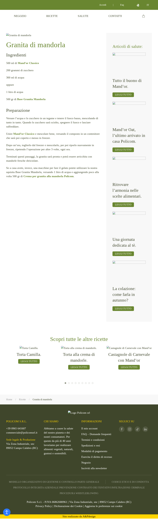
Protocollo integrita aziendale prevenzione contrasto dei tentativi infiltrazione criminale (79, 487)
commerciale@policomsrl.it (21, 432)
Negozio (20, 16)
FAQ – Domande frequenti (96, 434)
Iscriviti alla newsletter (94, 468)
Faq (122, 5)
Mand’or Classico (28, 63)
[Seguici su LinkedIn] (145, 429)
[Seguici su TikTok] (137, 429)
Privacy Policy (43, 506)
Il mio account (89, 428)
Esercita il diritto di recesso (96, 456)
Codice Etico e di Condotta (130, 482)
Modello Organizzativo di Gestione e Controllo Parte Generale (54, 482)
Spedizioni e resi (90, 445)
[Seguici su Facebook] (122, 429)
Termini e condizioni (93, 439)
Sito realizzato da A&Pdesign (79, 516)
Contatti (115, 16)
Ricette (52, 16)
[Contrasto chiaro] (6, 512)
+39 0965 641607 (16, 428)
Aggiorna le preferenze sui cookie (104, 506)
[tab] (65, 383)
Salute (83, 16)
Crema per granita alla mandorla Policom (48, 176)
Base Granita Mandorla (31, 99)
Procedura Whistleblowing (79, 493)
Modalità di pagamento (94, 451)
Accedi (102, 5)
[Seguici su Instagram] (129, 429)
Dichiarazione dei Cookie (68, 506)
